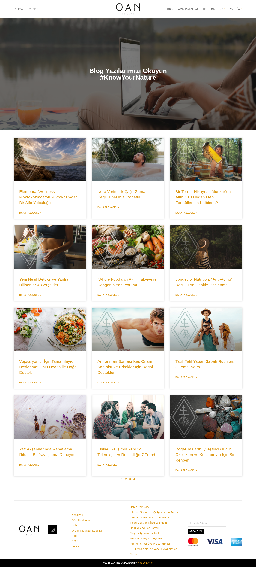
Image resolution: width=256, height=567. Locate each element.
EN (213, 8)
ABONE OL (196, 531)
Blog (170, 8)
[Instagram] (52, 529)
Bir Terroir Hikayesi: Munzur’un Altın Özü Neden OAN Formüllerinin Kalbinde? (203, 197)
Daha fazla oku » (30, 213)
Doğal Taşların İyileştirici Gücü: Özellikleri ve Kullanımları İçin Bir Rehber (204, 454)
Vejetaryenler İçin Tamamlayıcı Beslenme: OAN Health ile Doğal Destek (48, 367)
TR (204, 8)
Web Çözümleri (145, 562)
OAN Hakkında (188, 8)
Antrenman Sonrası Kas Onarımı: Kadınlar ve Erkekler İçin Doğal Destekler (127, 367)
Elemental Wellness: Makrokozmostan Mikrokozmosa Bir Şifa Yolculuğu (48, 197)
